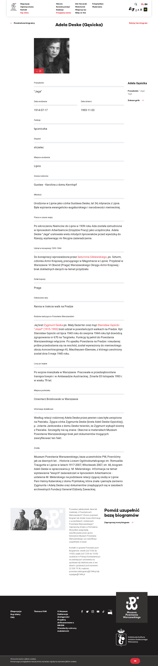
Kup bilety (24, 13)
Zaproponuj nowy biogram (117, 522)
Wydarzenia (97, 7)
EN (146, 4)
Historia (59, 4)
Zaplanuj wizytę (26, 7)
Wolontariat (80, 7)
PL (142, 4)
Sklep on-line (80, 13)
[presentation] (6, 301)
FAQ (12, 617)
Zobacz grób (134, 100)
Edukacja (60, 10)
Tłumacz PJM (40, 611)
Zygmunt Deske (53, 325)
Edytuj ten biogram (138, 23)
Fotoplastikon (97, 4)
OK (135, 661)
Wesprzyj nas (80, 10)
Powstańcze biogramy (24, 23)
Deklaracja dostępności (63, 615)
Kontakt (23, 10)
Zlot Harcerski (81, 4)
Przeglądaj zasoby (63, 13)
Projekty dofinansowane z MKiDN (65, 622)
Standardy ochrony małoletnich (66, 629)
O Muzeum (62, 611)
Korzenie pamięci (63, 7)
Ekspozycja (25, 4)
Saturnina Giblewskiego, (92, 256)
